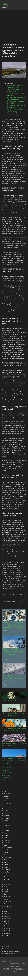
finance (22, 601)
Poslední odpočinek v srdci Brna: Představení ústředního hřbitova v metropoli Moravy (14, 760)
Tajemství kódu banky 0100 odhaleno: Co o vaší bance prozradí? (13, 651)
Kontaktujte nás (20, 594)
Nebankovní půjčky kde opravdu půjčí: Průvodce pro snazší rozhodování (13, 625)
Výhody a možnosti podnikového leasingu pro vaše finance (12, 678)
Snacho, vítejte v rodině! (10, 700)
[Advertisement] (14, 25)
